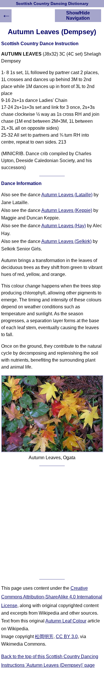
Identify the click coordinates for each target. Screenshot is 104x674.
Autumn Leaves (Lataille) (66, 194)
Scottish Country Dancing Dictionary (52, 3)
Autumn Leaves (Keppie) (66, 210)
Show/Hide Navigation (78, 15)
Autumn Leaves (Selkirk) (66, 241)
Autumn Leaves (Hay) (63, 225)
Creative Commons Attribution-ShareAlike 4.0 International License (51, 597)
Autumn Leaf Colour (65, 620)
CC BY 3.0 (67, 636)
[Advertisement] (52, 522)
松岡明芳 (44, 636)
